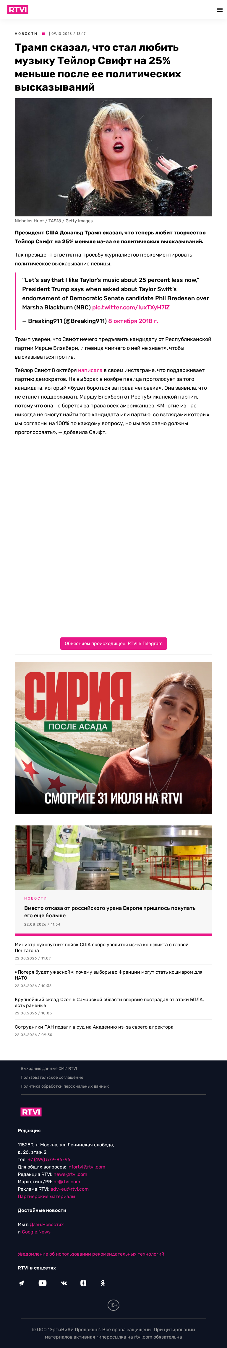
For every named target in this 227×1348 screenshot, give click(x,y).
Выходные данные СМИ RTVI (49, 1068)
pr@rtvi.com (66, 1181)
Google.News (36, 1232)
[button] (220, 9)
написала (90, 370)
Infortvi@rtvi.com (86, 1167)
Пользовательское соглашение (52, 1077)
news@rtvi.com (70, 1174)
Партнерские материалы (46, 1196)
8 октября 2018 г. (133, 320)
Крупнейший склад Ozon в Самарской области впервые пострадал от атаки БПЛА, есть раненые (109, 1002)
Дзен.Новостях (47, 1224)
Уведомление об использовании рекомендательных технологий (91, 1254)
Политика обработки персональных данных (65, 1086)
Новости (26, 34)
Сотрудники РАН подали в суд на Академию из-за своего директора (94, 1027)
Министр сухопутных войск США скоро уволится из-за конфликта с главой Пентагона (102, 947)
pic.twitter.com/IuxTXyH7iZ (131, 307)
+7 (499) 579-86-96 (49, 1159)
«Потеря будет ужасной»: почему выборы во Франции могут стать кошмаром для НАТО (108, 975)
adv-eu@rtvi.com (70, 1189)
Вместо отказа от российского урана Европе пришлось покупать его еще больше (110, 912)
